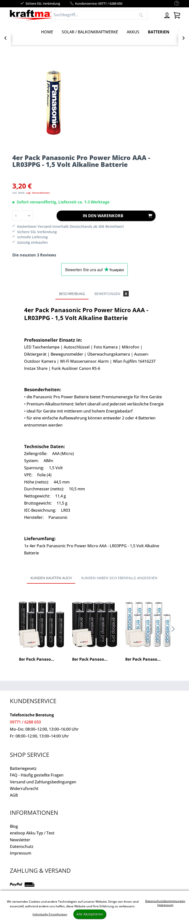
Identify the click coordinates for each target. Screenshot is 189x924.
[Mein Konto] (167, 15)
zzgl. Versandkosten (38, 192)
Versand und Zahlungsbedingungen (43, 782)
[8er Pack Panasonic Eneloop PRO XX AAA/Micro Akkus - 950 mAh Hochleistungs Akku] (41, 624)
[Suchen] (141, 14)
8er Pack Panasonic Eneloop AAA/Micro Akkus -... (148, 659)
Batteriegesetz (23, 768)
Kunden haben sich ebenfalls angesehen (119, 578)
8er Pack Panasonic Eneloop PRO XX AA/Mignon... (94, 659)
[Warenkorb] (177, 15)
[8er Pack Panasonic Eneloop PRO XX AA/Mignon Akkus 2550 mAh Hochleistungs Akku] (94, 624)
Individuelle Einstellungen (49, 914)
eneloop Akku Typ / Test (32, 833)
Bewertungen (110, 293)
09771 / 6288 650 (25, 722)
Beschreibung (72, 293)
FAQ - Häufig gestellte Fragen (36, 775)
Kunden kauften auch (51, 578)
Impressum (20, 853)
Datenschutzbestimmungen (165, 901)
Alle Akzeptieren (89, 914)
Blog (14, 826)
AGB (14, 795)
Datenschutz (21, 846)
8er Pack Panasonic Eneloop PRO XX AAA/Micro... (41, 659)
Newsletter (20, 840)
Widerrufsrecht (24, 788)
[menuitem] (174, 3)
